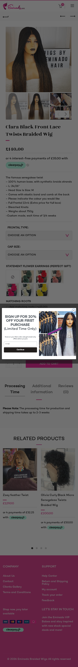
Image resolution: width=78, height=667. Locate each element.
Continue (20, 350)
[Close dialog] (73, 310)
